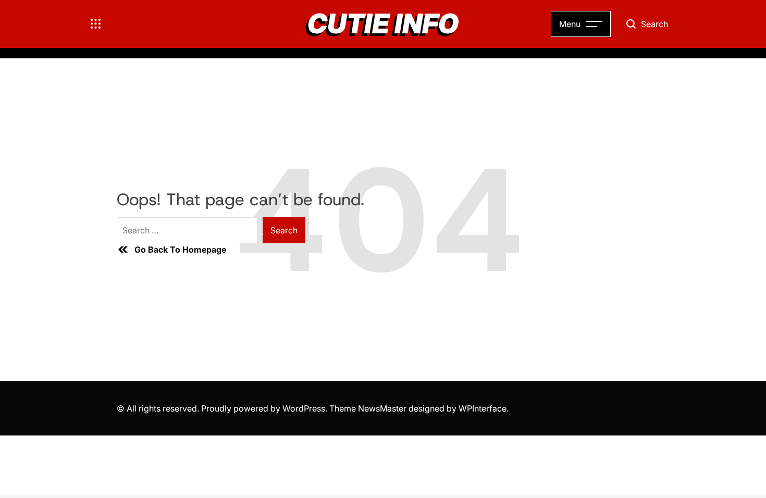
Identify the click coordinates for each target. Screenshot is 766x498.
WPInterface (482, 408)
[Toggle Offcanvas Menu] (96, 24)
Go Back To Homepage (180, 249)
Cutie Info (383, 24)
